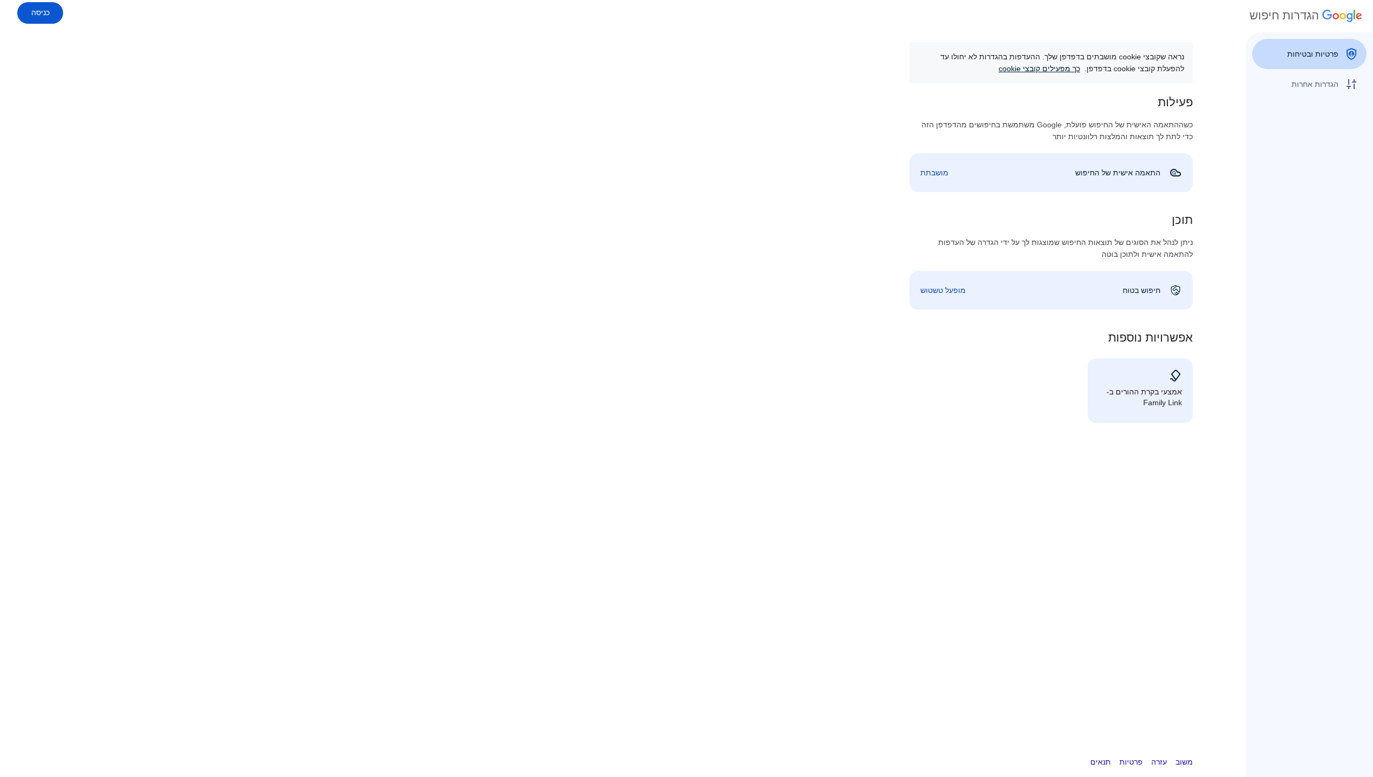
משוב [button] (1184, 762)
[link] (1051, 172)
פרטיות (1131, 762)
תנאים (1100, 762)
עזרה (1159, 762)
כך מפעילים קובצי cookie (1039, 68)
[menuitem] (1309, 54)
